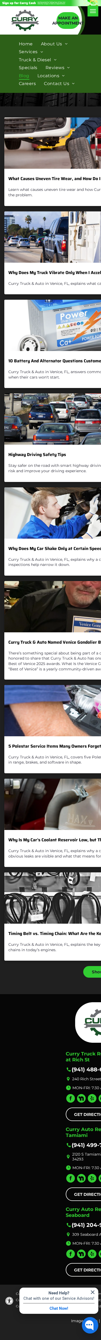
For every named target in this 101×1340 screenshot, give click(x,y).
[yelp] (92, 1099)
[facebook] (70, 1099)
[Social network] (81, 1099)
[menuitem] (26, 44)
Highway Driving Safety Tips (37, 454)
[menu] (93, 11)
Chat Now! (59, 1308)
